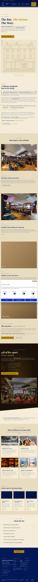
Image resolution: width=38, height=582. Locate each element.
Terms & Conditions (32, 580)
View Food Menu (6, 185)
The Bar (23, 4)
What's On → (3, 234)
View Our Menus (6, 123)
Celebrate (13, 4)
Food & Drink (3, 4)
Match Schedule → (8, 36)
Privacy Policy (27, 580)
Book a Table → (15, 123)
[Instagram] (3, 575)
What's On (8, 4)
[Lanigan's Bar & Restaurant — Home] (19, 4)
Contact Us (19, 551)
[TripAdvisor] (34, 0)
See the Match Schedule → (10, 373)
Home (2, 14)
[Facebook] (36, 0)
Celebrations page (22, 334)
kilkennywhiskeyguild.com (20, 120)
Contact (27, 4)
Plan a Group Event (7, 337)
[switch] (14, 293)
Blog (25, 569)
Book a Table (33, 4)
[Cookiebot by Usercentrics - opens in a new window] (33, 281)
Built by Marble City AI (22, 580)
